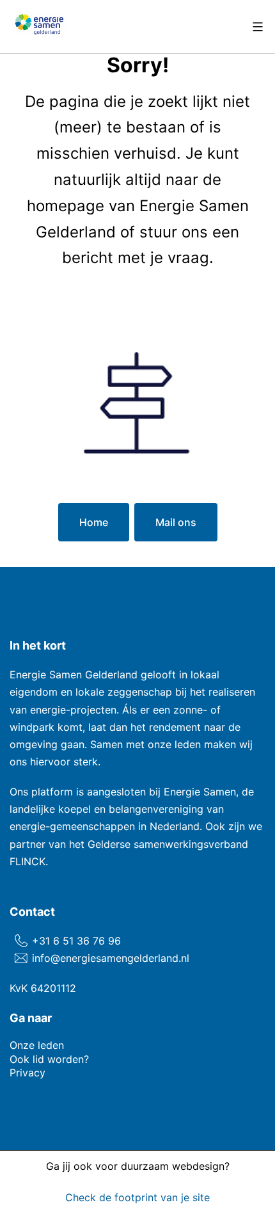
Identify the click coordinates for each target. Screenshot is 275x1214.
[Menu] (256, 27)
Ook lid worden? (49, 1059)
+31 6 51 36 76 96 (76, 940)
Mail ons (175, 522)
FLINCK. (29, 861)
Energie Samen (200, 791)
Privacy (27, 1072)
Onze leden (37, 1045)
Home (93, 522)
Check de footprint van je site (137, 1196)
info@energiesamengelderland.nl (110, 958)
